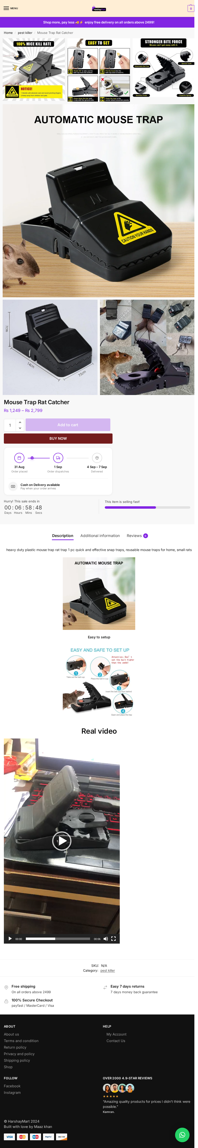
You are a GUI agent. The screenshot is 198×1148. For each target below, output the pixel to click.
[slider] (58, 932)
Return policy (15, 1041)
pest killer (25, 33)
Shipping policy (17, 1054)
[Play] (10, 932)
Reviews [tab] (135, 529)
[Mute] (105, 932)
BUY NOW (58, 432)
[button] (187, 8)
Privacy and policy (19, 1047)
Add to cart (67, 418)
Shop (8, 1060)
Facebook (12, 1079)
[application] (62, 834)
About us (11, 1028)
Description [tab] (60, 529)
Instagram (12, 1086)
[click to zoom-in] (97, 197)
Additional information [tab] (98, 529)
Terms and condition (21, 1034)
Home (8, 33)
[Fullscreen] (113, 932)
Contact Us (114, 1034)
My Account (115, 1028)
